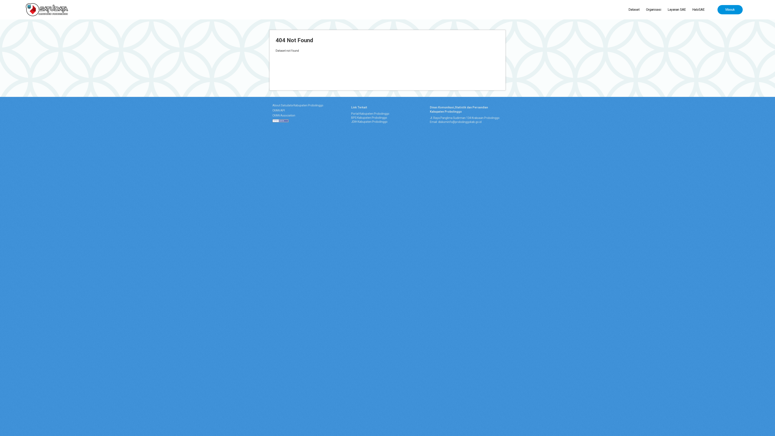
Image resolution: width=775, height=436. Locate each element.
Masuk (730, 10)
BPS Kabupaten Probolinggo (369, 117)
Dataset (634, 10)
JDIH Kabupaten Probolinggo (369, 121)
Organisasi (653, 10)
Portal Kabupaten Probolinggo (370, 113)
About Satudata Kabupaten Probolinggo (297, 105)
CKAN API (278, 110)
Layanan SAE (677, 10)
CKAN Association (283, 115)
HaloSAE (698, 10)
